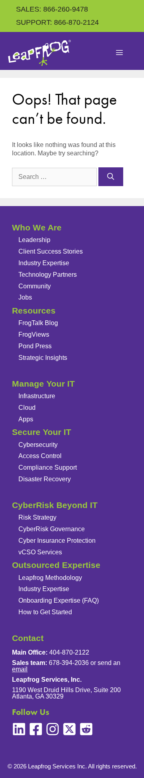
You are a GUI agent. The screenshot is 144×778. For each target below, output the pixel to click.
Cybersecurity (38, 444)
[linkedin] (19, 729)
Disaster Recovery (44, 479)
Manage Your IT (43, 383)
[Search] (110, 177)
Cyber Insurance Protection (57, 540)
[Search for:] (55, 176)
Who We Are (37, 227)
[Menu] (119, 53)
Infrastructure (36, 396)
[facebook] (36, 729)
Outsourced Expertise (56, 565)
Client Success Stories (50, 251)
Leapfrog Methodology (50, 577)
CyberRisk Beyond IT (55, 505)
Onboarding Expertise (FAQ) (58, 600)
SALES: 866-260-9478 (52, 9)
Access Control (40, 456)
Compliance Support (47, 467)
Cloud (27, 407)
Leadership (34, 239)
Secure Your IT (41, 432)
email (20, 669)
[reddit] (86, 729)
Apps (25, 419)
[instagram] (53, 729)
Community (34, 286)
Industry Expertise (43, 263)
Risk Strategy (37, 517)
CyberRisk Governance (51, 529)
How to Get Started (45, 612)
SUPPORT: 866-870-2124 (57, 22)
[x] (69, 729)
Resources (34, 310)
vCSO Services (40, 552)
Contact (28, 638)
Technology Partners (47, 274)
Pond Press (35, 346)
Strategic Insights (42, 357)
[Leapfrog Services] (39, 53)
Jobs (25, 297)
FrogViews (33, 334)
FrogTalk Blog (38, 323)
